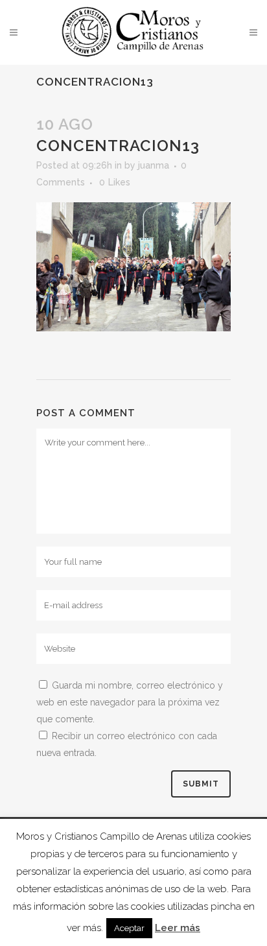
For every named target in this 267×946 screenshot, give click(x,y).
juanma (153, 165)
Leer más (177, 928)
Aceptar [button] (129, 928)
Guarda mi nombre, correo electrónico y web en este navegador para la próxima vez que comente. (129, 702)
